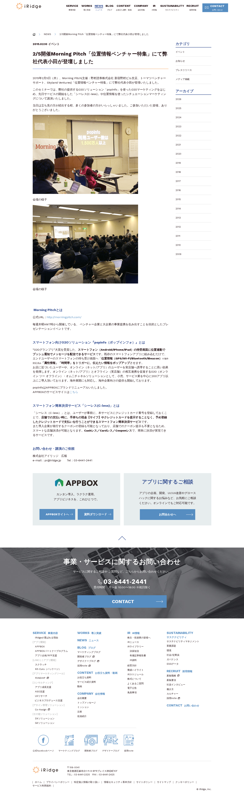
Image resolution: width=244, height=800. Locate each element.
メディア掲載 (183, 79)
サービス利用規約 (42, 785)
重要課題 (171, 645)
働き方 (170, 689)
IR (154, 7)
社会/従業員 (173, 655)
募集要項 (171, 680)
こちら (73, 392)
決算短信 (134, 651)
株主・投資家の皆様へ (139, 637)
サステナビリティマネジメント (183, 641)
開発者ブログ (84, 656)
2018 (178, 172)
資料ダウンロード (95, 514)
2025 (178, 108)
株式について (134, 679)
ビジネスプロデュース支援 (49, 700)
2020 (178, 153)
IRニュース (133, 642)
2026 (178, 99)
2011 (178, 236)
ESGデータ (173, 664)
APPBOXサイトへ (57, 514)
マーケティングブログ (89, 652)
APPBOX (40, 646)
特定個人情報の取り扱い (86, 782)
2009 (178, 254)
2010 (178, 245)
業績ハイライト (135, 670)
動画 (79, 686)
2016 (178, 190)
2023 (178, 126)
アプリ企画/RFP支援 (46, 655)
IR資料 (133, 660)
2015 (178, 199)
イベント (54, 44)
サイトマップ (164, 782)
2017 (178, 181)
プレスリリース (184, 70)
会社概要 (82, 698)
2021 (178, 144)
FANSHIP (40, 678)
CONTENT (123, 7)
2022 (178, 135)
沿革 (79, 711)
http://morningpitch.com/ (64, 317)
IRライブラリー (135, 646)
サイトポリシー (144, 782)
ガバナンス (172, 659)
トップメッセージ (86, 702)
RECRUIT (192, 7)
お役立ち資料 (84, 677)
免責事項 (132, 692)
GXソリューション (44, 723)
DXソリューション (44, 718)
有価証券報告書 (138, 655)
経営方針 (132, 665)
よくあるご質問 (135, 683)
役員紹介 (82, 716)
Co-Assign (40, 709)
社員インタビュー (176, 684)
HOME (34, 34)
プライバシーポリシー (57, 782)
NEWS (99, 7)
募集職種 (171, 675)
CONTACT (217, 7)
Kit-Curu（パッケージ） (48, 669)
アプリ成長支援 (43, 687)
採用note (82, 665)
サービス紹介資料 (86, 682)
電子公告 (132, 688)
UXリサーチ (41, 696)
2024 (178, 117)
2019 (178, 163)
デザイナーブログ (86, 661)
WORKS (86, 7)
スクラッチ (41, 664)
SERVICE (72, 7)
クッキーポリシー (184, 782)
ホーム (38, 782)
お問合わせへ (167, 514)
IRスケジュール (135, 674)
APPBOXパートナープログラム (51, 651)
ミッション (83, 707)
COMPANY (141, 7)
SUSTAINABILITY (172, 7)
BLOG (109, 7)
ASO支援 (40, 691)
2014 (178, 208)
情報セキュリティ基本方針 (118, 782)
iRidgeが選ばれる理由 (46, 637)
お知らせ (180, 61)
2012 (178, 226)
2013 (178, 217)
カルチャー (172, 693)
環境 (169, 650)
